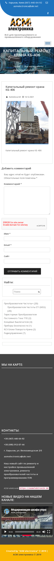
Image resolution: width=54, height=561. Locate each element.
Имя (7, 233)
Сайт (6, 256)
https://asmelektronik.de (15, 481)
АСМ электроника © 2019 (27, 554)
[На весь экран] (48, 531)
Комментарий (13, 184)
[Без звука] (43, 531)
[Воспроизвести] (5, 531)
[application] (27, 520)
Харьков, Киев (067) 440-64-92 (26, 2)
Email (8, 245)
